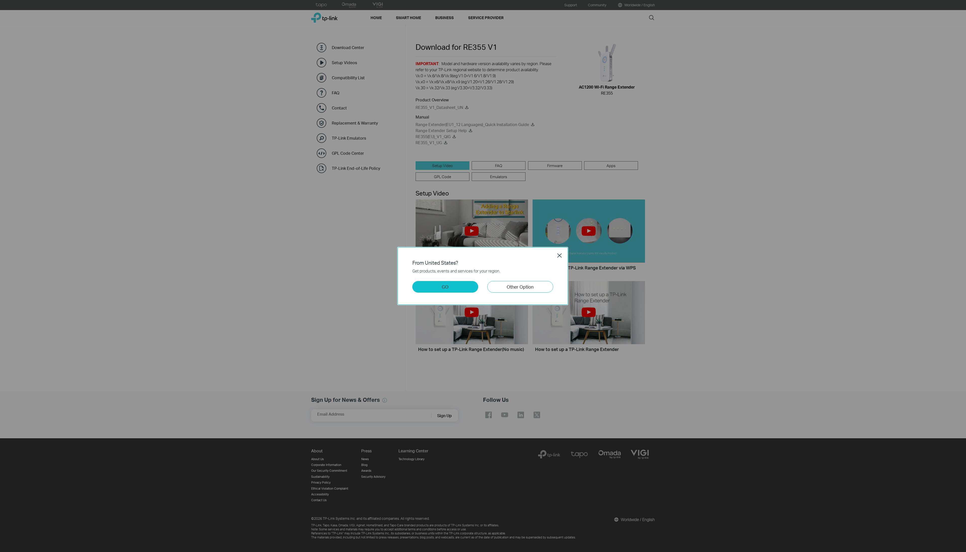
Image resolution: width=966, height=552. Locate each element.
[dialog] (483, 276)
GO (445, 287)
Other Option (520, 287)
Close (559, 255)
